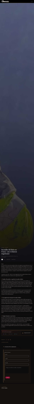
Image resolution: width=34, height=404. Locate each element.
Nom (6, 354)
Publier (7, 377)
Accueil (2, 247)
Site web (6, 362)
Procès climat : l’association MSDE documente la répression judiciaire (8, 403)
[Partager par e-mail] (10, 340)
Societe (6, 247)
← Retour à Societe (4, 342)
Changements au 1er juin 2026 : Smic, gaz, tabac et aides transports (24, 403)
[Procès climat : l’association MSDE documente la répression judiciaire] (9, 395)
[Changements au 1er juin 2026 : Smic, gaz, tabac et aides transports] (25, 395)
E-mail (6, 358)
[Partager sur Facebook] (6, 340)
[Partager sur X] (8, 340)
